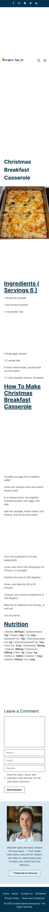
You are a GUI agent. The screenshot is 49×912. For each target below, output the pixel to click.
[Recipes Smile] (12, 60)
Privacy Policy (12, 898)
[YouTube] (36, 3)
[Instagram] (19, 3)
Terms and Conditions (33, 898)
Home (6, 893)
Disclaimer (40, 893)
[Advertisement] (24, 31)
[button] (39, 60)
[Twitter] (30, 3)
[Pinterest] (25, 3)
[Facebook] (13, 3)
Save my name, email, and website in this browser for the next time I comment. (24, 778)
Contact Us (27, 893)
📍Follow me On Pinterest (24, 873)
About (15, 893)
